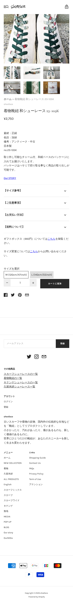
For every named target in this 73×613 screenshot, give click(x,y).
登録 (62, 343)
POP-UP (7, 522)
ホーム (8, 99)
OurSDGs (8, 538)
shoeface (8, 104)
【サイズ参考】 (13, 190)
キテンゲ (8, 506)
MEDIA (7, 516)
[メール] (44, 357)
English (7, 484)
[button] (12, 72)
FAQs (31, 468)
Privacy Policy (36, 473)
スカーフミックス (13, 490)
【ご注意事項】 (13, 202)
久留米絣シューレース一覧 (19, 386)
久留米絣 (8, 473)
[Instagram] (36, 357)
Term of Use (35, 479)
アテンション (36, 484)
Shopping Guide (37, 457)
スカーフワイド (11, 500)
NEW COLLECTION (13, 463)
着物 (6, 468)
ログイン (8, 401)
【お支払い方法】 (14, 214)
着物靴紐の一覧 (13, 378)
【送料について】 (14, 226)
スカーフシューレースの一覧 (21, 374)
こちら (51, 238)
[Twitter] (29, 357)
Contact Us (35, 463)
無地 (6, 511)
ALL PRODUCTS (11, 479)
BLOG (6, 527)
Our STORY (10, 178)
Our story (8, 532)
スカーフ (8, 495)
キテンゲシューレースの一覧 (21, 382)
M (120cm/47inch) (16, 274)
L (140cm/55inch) (41, 274)
